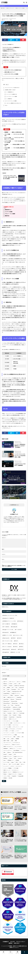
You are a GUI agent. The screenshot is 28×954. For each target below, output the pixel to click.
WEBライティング (8, 635)
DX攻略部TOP (6, 941)
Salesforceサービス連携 (9, 618)
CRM (13, 638)
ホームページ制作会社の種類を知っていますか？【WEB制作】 (20, 446)
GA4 (19, 638)
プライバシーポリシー (20, 941)
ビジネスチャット (18, 635)
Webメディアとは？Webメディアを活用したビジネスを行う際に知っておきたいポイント (20, 824)
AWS (21, 646)
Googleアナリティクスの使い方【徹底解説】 (20, 464)
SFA (15, 643)
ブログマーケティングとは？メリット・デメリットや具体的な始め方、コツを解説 (20, 808)
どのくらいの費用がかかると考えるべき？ (13, 103)
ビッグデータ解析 (7, 643)
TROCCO (21, 649)
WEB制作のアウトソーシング (9, 621)
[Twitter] (11, 40)
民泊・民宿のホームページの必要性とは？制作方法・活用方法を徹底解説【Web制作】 (20, 856)
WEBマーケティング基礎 (20, 8)
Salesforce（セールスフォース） (10, 615)
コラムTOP (12, 941)
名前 (3, 549)
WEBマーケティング (10, 8)
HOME (3, 8)
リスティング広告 (7, 646)
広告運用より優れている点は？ (10, 89)
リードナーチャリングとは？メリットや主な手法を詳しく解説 (20, 456)
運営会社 (10, 943)
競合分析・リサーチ (16, 652)
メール (3, 554)
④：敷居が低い (8, 98)
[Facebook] (5, 40)
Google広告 (6, 652)
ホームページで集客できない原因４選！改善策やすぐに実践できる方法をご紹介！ (7, 841)
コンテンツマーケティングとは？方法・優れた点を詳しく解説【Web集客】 (10, 177)
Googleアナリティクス (8, 629)
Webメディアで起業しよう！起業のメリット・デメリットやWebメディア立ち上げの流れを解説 (7, 824)
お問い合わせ (16, 943)
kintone (14, 649)
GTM (21, 643)
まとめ (5, 105)
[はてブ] (17, 40)
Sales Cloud (6, 638)
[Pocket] (23, 40)
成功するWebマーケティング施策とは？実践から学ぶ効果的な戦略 (7, 808)
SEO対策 (20, 621)
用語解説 (13, 632)
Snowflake (14, 626)
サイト (3, 559)
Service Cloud (6, 649)
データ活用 (6, 626)
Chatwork (6, 632)
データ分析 (18, 629)
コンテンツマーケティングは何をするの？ (12, 87)
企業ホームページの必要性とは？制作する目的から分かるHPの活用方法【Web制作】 (7, 856)
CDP (15, 646)
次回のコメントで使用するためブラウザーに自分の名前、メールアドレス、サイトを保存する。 (13, 566)
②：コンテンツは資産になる (11, 94)
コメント (4, 537)
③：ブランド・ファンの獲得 (11, 96)
